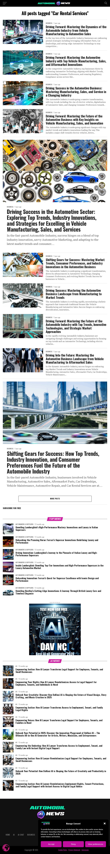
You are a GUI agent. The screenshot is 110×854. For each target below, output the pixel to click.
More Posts (55, 498)
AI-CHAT (21, 834)
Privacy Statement (74, 850)
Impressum (85, 850)
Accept (51, 844)
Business (31, 834)
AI (14, 834)
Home (8, 834)
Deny (73, 844)
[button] (104, 823)
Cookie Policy (62, 850)
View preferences (95, 844)
